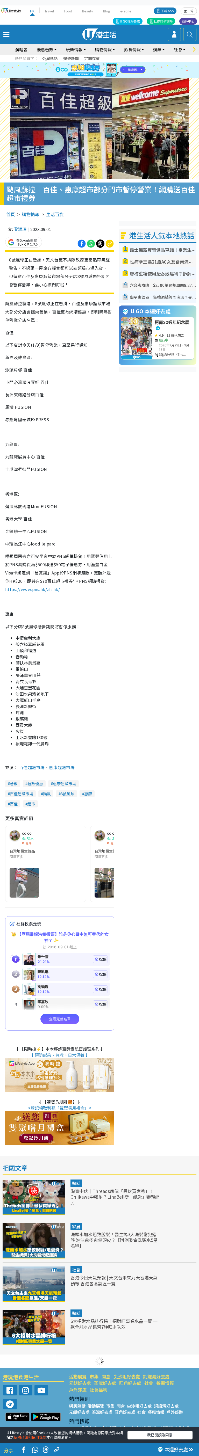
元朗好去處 (80, 1383)
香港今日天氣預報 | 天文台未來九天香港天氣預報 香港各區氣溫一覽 (114, 1280)
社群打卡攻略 (163, 21)
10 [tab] (103, 70)
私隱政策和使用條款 (30, 1437)
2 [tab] (93, 64)
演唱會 (21, 49)
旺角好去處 (130, 1383)
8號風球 (67, 793)
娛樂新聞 (71, 58)
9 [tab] (98, 70)
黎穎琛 (20, 229)
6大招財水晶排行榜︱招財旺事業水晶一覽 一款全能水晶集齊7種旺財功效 (114, 1324)
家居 (76, 1226)
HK (32, 11)
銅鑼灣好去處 (156, 1376)
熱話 (76, 1183)
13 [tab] (95, 76)
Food (68, 11)
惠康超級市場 (62, 767)
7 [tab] (87, 70)
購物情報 (30, 214)
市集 (94, 1376)
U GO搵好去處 (130, 21)
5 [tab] (108, 64)
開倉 (106, 1376)
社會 (76, 1269)
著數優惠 (35, 783)
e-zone (125, 11)
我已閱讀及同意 (160, 1434)
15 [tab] (106, 76)
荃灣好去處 (105, 1383)
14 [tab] (100, 76)
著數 (14, 783)
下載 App (167, 11)
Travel (49, 11)
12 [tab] (113, 70)
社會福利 (98, 1389)
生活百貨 (55, 214)
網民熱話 (77, 1406)
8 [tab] (93, 70)
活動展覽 (78, 1376)
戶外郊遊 (78, 1389)
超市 (31, 803)
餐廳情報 (165, 1383)
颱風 (47, 793)
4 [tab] (103, 64)
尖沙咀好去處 (126, 1376)
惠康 (88, 793)
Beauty (87, 11)
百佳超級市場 (32, 767)
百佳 (14, 803)
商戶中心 (188, 21)
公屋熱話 (50, 58)
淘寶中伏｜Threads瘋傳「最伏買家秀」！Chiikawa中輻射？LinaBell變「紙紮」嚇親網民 (115, 1197)
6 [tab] (113, 64)
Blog (106, 11)
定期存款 (92, 58)
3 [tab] (98, 64)
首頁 (10, 214)
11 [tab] (108, 70)
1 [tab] (87, 64)
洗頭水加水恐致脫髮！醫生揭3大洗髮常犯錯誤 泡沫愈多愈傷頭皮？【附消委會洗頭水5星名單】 (114, 1240)
